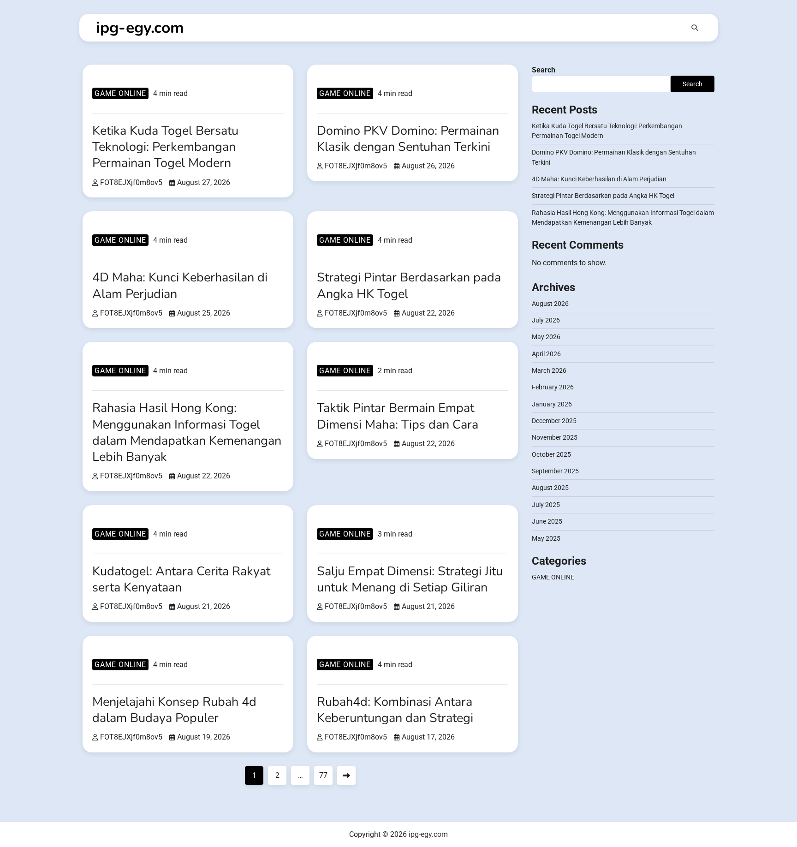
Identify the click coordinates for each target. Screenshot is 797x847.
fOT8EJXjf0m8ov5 (131, 182)
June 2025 (547, 521)
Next (346, 775)
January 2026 (552, 404)
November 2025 (554, 437)
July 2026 (546, 320)
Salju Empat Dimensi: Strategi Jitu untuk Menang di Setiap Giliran (410, 579)
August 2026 (550, 303)
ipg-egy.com (140, 27)
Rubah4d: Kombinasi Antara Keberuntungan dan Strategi (395, 710)
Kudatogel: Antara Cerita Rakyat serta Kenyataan (181, 579)
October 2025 (551, 454)
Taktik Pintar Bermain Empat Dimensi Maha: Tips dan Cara (397, 416)
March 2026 (549, 371)
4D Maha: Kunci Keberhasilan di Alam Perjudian (180, 285)
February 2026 (553, 387)
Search (543, 70)
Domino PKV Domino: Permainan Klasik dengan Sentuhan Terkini (408, 138)
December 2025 (554, 421)
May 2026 (546, 337)
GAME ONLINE (120, 93)
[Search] (695, 28)
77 (323, 775)
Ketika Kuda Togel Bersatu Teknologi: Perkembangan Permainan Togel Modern (165, 147)
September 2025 (555, 471)
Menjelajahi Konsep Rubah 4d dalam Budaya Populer (174, 710)
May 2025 (546, 538)
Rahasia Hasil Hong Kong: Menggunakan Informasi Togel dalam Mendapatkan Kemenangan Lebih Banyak (186, 432)
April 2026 (546, 354)
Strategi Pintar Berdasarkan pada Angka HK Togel (409, 285)
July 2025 (546, 504)
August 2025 (550, 488)
